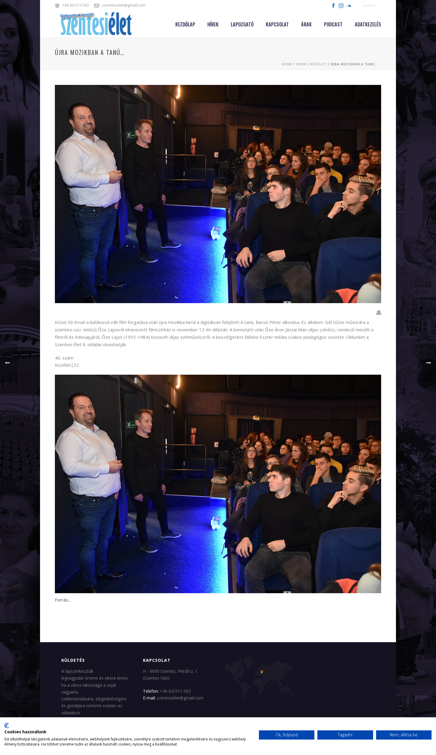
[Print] (378, 312)
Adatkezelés (368, 24)
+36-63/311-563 (75, 5)
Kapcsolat (277, 24)
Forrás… (63, 600)
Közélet (319, 64)
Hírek (213, 24)
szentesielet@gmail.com (123, 5)
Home (286, 64)
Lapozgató (242, 24)
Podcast (333, 24)
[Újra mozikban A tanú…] (218, 194)
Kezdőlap (185, 24)
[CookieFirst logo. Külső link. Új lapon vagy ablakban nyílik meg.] (6, 725)
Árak (306, 24)
